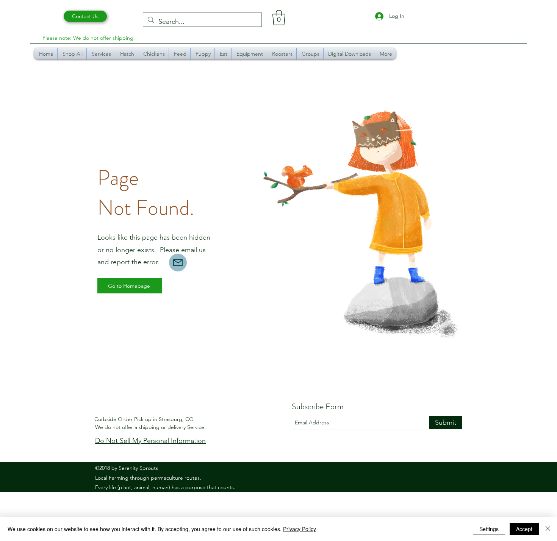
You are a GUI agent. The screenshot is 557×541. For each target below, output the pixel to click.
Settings (489, 529)
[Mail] (178, 262)
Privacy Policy (299, 529)
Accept (524, 529)
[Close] (547, 529)
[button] (278, 17)
